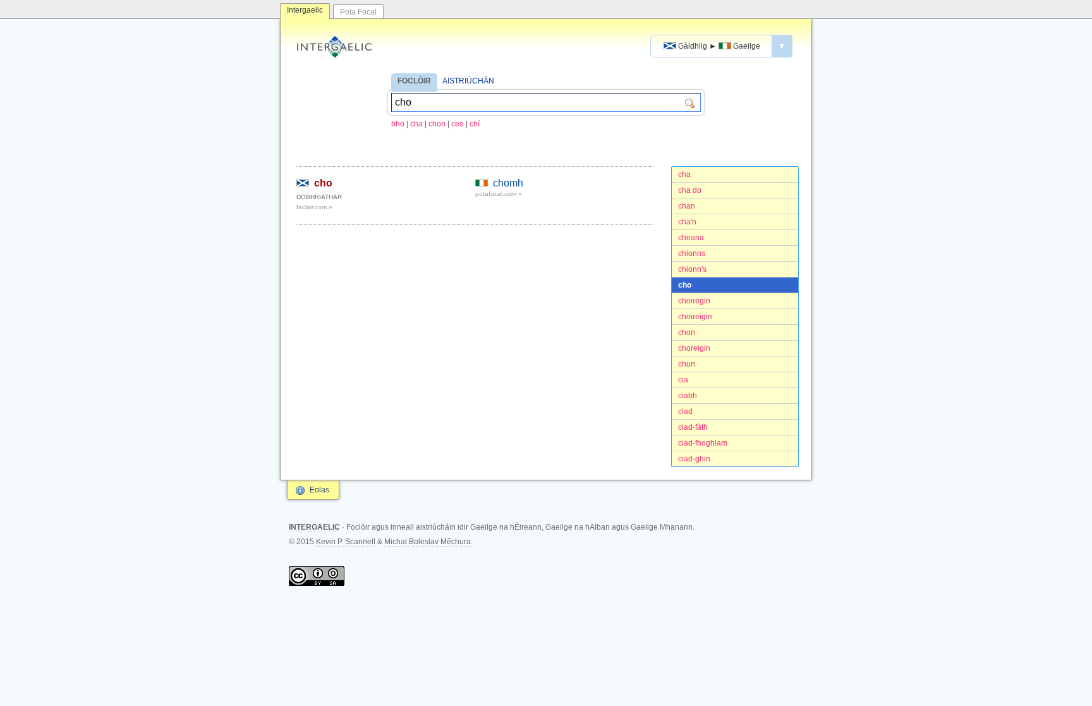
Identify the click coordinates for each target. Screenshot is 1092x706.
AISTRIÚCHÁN (468, 80)
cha (416, 123)
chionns (691, 253)
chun (686, 364)
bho (397, 123)
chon (437, 123)
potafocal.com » (498, 193)
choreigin (694, 348)
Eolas (319, 489)
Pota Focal (358, 12)
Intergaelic (305, 10)
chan (686, 206)
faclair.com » (314, 207)
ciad (685, 411)
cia (683, 379)
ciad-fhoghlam (702, 443)
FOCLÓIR (414, 80)
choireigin (695, 316)
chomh (508, 183)
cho (684, 285)
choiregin (694, 300)
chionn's (692, 269)
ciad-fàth (693, 427)
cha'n (687, 221)
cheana (691, 237)
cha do (689, 190)
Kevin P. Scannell (345, 541)
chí (475, 123)
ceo (457, 123)
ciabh (687, 395)
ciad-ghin (694, 458)
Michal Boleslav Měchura (427, 541)
